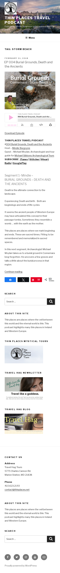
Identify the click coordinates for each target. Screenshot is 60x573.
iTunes (24, 159)
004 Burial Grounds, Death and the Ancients (29, 144)
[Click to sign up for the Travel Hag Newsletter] (24, 399)
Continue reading (13, 271)
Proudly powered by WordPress (21, 565)
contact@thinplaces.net (17, 489)
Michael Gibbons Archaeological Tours (34, 155)
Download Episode (14, 133)
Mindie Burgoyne (21, 148)
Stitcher (34, 159)
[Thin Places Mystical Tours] (24, 362)
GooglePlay (20, 163)
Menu (32, 37)
